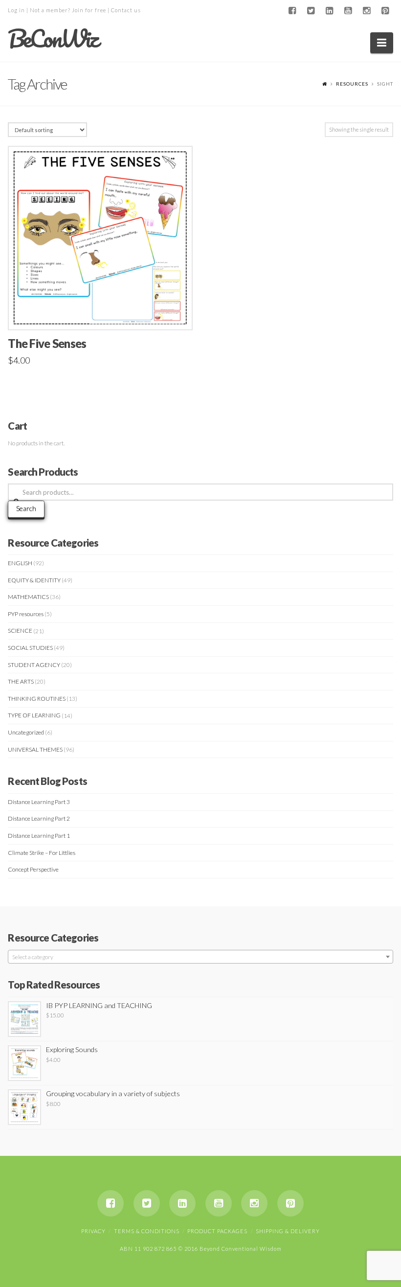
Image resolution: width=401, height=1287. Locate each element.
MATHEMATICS (28, 596)
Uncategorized (26, 732)
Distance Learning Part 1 (39, 835)
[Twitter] (311, 11)
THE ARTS (21, 681)
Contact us (126, 10)
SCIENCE (20, 630)
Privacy (93, 1231)
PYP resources (26, 614)
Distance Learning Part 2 (39, 818)
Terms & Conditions (146, 1231)
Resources (352, 84)
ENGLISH (20, 563)
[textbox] (200, 957)
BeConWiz (52, 38)
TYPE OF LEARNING (34, 715)
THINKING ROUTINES (37, 698)
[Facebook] (292, 11)
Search (26, 508)
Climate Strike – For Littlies (41, 852)
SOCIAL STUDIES (30, 647)
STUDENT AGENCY (34, 664)
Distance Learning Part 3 (39, 801)
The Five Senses (47, 343)
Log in (16, 10)
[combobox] (200, 957)
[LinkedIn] (329, 11)
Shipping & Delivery (288, 1231)
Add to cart (105, 312)
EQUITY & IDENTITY (34, 580)
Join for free (89, 10)
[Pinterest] (385, 11)
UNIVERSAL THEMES (35, 749)
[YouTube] (348, 11)
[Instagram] (367, 11)
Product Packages (217, 1231)
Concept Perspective (33, 869)
